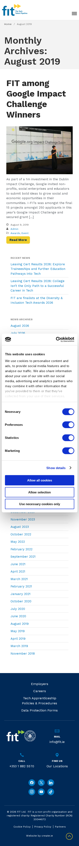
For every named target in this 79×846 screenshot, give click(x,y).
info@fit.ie (57, 742)
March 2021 (19, 579)
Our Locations (57, 766)
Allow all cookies (39, 480)
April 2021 (18, 571)
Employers (39, 684)
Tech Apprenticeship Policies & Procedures (39, 700)
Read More (18, 240)
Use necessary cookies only (39, 504)
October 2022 (21, 534)
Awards (15, 233)
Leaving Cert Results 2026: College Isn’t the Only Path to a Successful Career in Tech (37, 285)
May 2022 (18, 542)
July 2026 (18, 333)
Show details (56, 467)
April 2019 (18, 639)
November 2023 (23, 519)
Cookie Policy (22, 826)
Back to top (69, 836)
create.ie (47, 835)
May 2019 (18, 631)
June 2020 (18, 616)
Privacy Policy (42, 826)
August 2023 (20, 527)
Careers (39, 691)
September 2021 (23, 556)
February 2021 (21, 586)
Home (8, 24)
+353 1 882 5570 (21, 766)
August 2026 (20, 326)
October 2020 (21, 601)
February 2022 (21, 549)
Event (24, 233)
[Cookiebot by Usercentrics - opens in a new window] (56, 339)
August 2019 (20, 624)
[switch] (68, 424)
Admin (14, 229)
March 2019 (19, 646)
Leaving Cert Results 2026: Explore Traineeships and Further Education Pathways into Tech (38, 269)
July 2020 (18, 609)
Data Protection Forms (39, 710)
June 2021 (18, 564)
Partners (60, 826)
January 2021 (21, 594)
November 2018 (23, 653)
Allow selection (39, 492)
